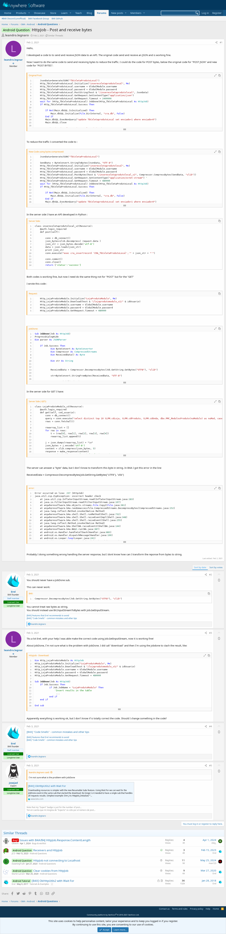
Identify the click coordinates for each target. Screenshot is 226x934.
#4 (210, 726)
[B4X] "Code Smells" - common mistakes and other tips (52, 618)
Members (135, 13)
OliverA (15, 843)
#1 (221, 42)
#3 (210, 632)
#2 (210, 574)
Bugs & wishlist (39, 843)
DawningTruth (18, 863)
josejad (13, 782)
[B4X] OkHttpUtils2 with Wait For (47, 785)
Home (7, 13)
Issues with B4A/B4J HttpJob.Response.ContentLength (55, 840)
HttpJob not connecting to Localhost (56, 860)
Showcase (39, 13)
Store (53, 13)
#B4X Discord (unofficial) (14, 18)
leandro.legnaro (17, 35)
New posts (117, 13)
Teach (78, 13)
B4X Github (57, 18)
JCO (13, 853)
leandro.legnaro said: (39, 772)
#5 (210, 765)
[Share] (216, 42)
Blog (89, 13)
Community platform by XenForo (113, 915)
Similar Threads (55, 35)
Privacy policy (196, 908)
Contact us (164, 908)
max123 (212, 863)
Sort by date (200, 567)
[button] (22, 13)
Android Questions (38, 853)
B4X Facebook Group (38, 18)
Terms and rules (179, 908)
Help (208, 908)
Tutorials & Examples (39, 884)
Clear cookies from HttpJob (50, 871)
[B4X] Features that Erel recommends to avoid (48, 615)
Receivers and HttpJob (47, 850)
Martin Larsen (18, 873)
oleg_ (213, 843)
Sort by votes (216, 567)
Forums (101, 13)
